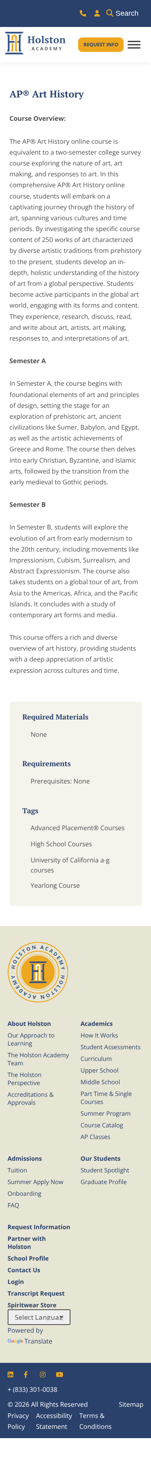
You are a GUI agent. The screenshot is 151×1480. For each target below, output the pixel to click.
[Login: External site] (97, 13)
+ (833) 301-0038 (33, 1389)
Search (127, 13)
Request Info (100, 44)
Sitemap (131, 1404)
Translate (38, 1341)
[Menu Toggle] (134, 45)
